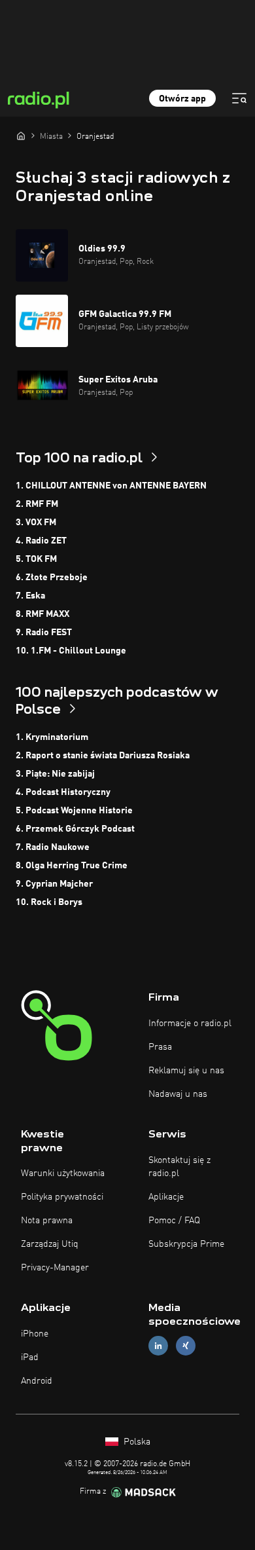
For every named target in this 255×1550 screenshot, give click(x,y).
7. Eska (30, 595)
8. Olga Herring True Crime (72, 865)
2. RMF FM (37, 504)
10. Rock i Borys (49, 902)
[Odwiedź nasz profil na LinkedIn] (158, 1346)
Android (36, 1381)
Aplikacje (166, 1197)
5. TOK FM (36, 559)
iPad (30, 1357)
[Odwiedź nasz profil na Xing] (185, 1346)
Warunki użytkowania (63, 1173)
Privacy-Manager (55, 1267)
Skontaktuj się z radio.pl (179, 1167)
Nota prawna (47, 1220)
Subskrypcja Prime (186, 1244)
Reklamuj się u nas (186, 1070)
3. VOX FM (36, 522)
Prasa (160, 1047)
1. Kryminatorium (52, 737)
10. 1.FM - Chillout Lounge (71, 650)
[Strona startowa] (21, 135)
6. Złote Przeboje (52, 577)
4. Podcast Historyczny (63, 792)
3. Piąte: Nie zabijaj (55, 774)
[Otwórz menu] (239, 98)
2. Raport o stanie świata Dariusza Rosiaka (103, 755)
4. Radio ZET (41, 540)
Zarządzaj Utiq (49, 1244)
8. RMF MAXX (42, 614)
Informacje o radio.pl (189, 1023)
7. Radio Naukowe (53, 847)
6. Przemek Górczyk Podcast (75, 829)
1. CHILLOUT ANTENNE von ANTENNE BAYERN (111, 485)
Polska (135, 1442)
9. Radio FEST (44, 632)
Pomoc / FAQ (174, 1220)
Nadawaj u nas (177, 1094)
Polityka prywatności (62, 1197)
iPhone (34, 1333)
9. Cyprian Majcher (54, 884)
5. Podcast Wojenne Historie (74, 810)
